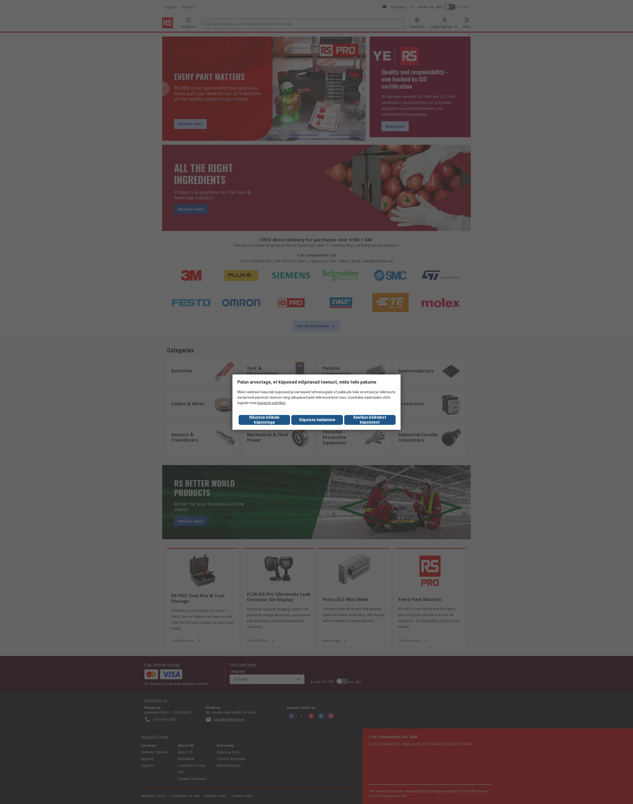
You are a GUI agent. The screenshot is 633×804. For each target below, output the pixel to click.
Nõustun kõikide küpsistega (264, 420)
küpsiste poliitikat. (271, 403)
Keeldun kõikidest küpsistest (369, 420)
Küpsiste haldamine (317, 419)
